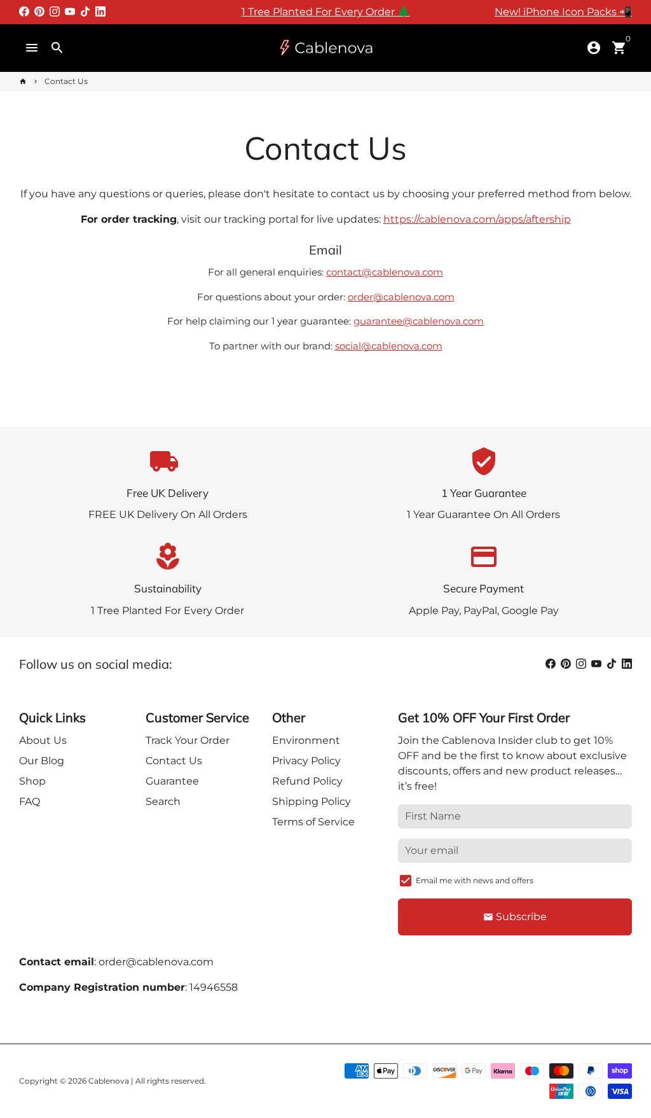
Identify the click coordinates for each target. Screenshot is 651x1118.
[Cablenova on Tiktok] (85, 12)
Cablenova (108, 1081)
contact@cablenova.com (384, 272)
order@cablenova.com (401, 297)
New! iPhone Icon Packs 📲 (563, 12)
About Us (43, 740)
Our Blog (41, 761)
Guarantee (172, 781)
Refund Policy (307, 781)
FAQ (29, 801)
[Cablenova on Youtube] (70, 12)
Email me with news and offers (474, 880)
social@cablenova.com (388, 346)
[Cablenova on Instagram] (55, 12)
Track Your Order (188, 740)
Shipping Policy (311, 801)
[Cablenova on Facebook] (24, 12)
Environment (306, 740)
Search (163, 801)
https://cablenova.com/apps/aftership (477, 219)
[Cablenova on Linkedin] (100, 12)
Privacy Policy (306, 761)
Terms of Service (313, 822)
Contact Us (66, 81)
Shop (32, 781)
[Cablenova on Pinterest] (39, 12)
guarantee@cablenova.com (418, 321)
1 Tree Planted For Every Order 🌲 (326, 12)
